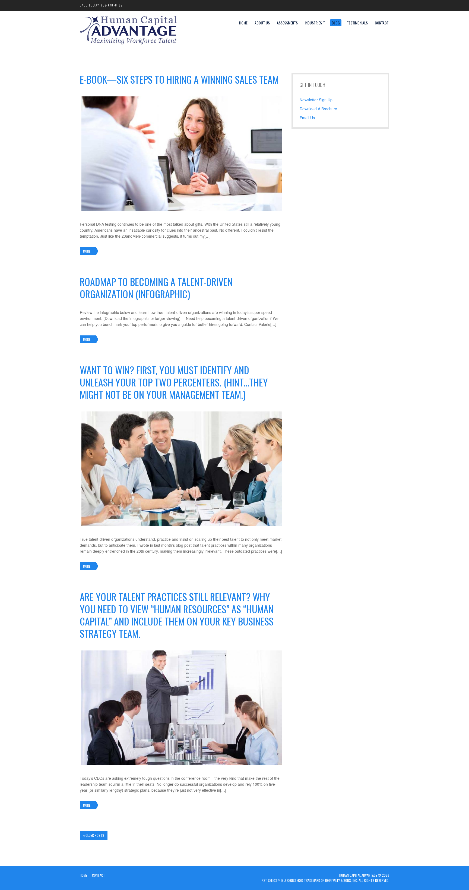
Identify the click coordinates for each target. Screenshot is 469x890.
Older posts (93, 835)
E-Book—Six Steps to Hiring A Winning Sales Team (179, 79)
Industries (313, 23)
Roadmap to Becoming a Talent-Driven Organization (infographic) (156, 287)
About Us (262, 23)
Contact (382, 23)
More (86, 251)
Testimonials (357, 23)
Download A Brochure (318, 108)
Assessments (287, 23)
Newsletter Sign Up (316, 99)
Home (243, 23)
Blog (336, 23)
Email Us (307, 117)
